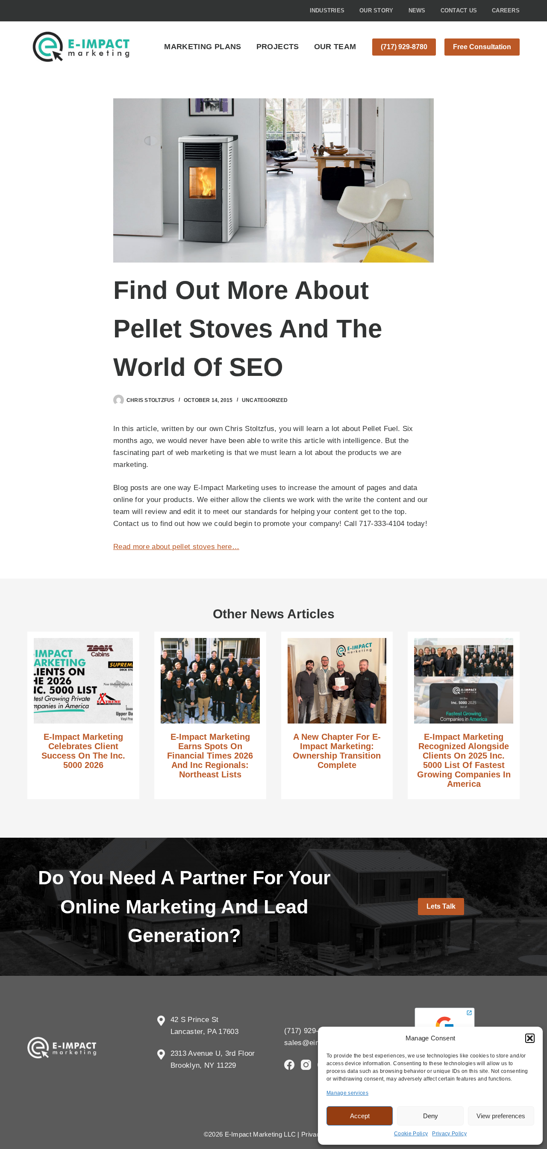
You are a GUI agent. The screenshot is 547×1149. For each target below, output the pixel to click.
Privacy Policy (449, 1134)
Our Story (376, 10)
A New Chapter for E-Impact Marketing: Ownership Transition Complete (337, 751)
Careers (506, 10)
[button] (530, 1038)
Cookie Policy (411, 1134)
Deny (430, 1115)
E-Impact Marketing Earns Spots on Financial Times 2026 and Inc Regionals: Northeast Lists (210, 755)
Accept (360, 1115)
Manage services (347, 1093)
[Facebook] (289, 1065)
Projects (277, 46)
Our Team (335, 46)
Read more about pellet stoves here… (176, 547)
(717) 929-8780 (404, 46)
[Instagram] (306, 1065)
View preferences (500, 1115)
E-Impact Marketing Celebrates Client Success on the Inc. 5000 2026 (83, 751)
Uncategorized (265, 400)
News (417, 10)
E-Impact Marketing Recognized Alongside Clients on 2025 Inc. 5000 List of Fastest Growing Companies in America (464, 760)
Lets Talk (441, 906)
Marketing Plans (202, 46)
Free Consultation (482, 46)
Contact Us (459, 10)
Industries (327, 10)
